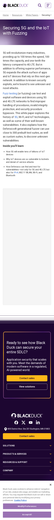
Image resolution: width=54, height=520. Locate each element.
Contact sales (27, 378)
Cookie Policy (20, 500)
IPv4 (16, 172)
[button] (48, 5)
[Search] (40, 5)
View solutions (27, 386)
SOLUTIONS (9, 445)
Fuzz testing (10, 93)
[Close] (50, 485)
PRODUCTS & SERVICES (15, 454)
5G (16, 116)
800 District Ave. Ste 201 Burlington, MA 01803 (29, 429)
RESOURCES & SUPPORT (15, 462)
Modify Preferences (27, 506)
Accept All (27, 514)
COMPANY (8, 470)
